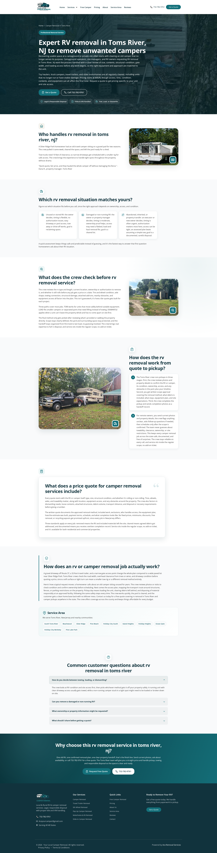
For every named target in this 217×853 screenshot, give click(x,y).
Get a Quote (50, 92)
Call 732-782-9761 (76, 92)
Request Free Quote (98, 771)
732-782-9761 (159, 7)
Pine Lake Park (71, 630)
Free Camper (85, 7)
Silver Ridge (80, 624)
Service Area (116, 7)
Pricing (97, 7)
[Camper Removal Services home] (44, 6)
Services (71, 7)
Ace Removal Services (172, 845)
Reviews (127, 7)
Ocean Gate (160, 624)
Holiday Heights (144, 624)
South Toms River (51, 624)
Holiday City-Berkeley (52, 630)
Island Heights (128, 624)
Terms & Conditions (61, 847)
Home (62, 7)
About (105, 7)
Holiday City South (110, 624)
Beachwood (67, 624)
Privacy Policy (44, 847)
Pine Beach (94, 624)
